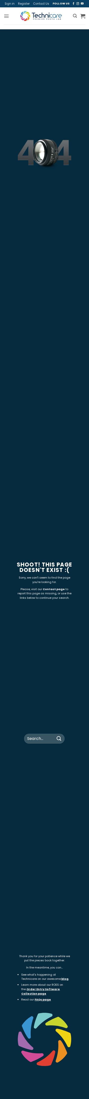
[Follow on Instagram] (77, 3)
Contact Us (41, 4)
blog (64, 979)
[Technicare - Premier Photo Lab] (41, 16)
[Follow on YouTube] (82, 3)
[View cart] (82, 16)
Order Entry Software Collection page (40, 991)
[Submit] (59, 738)
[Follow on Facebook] (73, 3)
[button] (6, 16)
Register (24, 4)
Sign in (10, 4)
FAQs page (43, 999)
